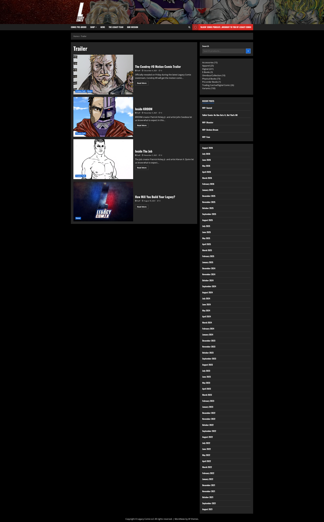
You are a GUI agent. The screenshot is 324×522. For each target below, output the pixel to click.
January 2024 (207, 334)
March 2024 (207, 322)
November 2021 (208, 491)
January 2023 (207, 406)
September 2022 (209, 431)
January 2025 (207, 262)
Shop (92, 27)
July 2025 (206, 226)
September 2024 (209, 286)
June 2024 (206, 304)
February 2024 (208, 328)
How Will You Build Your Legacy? (103, 201)
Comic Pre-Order (78, 27)
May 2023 (206, 382)
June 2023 (206, 376)
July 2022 (206, 443)
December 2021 (208, 485)
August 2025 (207, 220)
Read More (142, 82)
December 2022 (208, 412)
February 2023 (208, 400)
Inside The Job (103, 159)
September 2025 (209, 214)
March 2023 (207, 394)
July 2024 (206, 298)
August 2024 (207, 292)
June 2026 (206, 159)
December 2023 (208, 340)
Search (205, 46)
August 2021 (207, 509)
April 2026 (206, 171)
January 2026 (207, 190)
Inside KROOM (103, 117)
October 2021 (207, 497)
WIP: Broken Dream (210, 129)
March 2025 (207, 250)
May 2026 (206, 165)
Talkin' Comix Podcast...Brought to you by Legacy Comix (225, 27)
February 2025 (208, 256)
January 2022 (207, 479)
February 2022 (208, 473)
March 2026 (207, 177)
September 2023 (209, 358)
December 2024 (208, 268)
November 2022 (208, 418)
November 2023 (208, 346)
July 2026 (206, 153)
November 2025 (208, 202)
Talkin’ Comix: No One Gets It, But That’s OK (220, 115)
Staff (138, 70)
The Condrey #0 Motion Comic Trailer (103, 74)
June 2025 (206, 232)
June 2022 (206, 448)
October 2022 (208, 424)
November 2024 (208, 274)
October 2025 (208, 208)
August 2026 (207, 147)
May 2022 (206, 455)
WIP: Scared (207, 107)
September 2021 (209, 503)
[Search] (248, 51)
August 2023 (207, 364)
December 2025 (208, 195)
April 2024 (206, 316)
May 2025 (206, 238)
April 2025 (206, 244)
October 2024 (208, 280)
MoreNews (180, 519)
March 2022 (207, 467)
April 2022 (206, 461)
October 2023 (208, 352)
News (102, 27)
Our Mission (132, 27)
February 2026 (208, 183)
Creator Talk (80, 91)
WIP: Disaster (207, 122)
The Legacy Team (116, 27)
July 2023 (206, 370)
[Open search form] (189, 27)
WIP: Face (206, 136)
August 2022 (207, 436)
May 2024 (206, 310)
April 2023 (206, 388)
